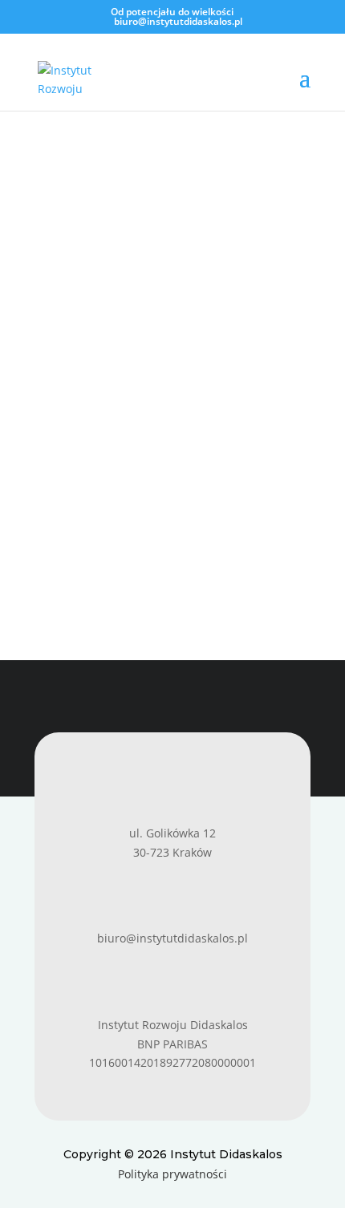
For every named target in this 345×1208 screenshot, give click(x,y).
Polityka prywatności (172, 1174)
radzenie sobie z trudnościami (208, 379)
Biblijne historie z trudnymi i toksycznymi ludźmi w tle (135, 337)
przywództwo (86, 379)
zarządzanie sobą (97, 416)
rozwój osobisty (184, 398)
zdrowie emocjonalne (207, 416)
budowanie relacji (177, 359)
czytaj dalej (81, 536)
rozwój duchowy (94, 398)
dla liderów (261, 359)
